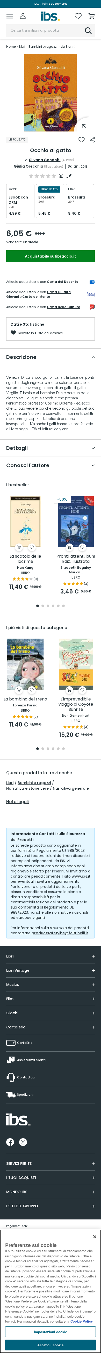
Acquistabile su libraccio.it (50, 256)
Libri (9, 782)
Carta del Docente (62, 281)
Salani (74, 166)
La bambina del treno (25, 699)
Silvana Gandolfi (45, 159)
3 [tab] (48, 606)
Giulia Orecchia (28, 166)
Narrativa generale (71, 788)
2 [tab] (43, 606)
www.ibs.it (81, 876)
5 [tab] (58, 606)
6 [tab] (63, 606)
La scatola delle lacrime (25, 559)
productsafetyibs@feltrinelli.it (60, 933)
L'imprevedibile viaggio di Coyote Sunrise (76, 704)
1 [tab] (50, 128)
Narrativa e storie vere (27, 788)
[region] (50, 1291)
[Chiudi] (94, 1236)
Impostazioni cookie (50, 1331)
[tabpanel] (50, 92)
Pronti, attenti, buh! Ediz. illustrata (75, 559)
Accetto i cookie (50, 1344)
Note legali (17, 802)
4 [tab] (53, 606)
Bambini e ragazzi (34, 782)
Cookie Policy (81, 1321)
